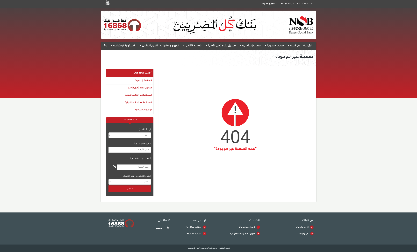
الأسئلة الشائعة (194, 234)
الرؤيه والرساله (302, 227)
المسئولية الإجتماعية (124, 46)
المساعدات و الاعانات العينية (138, 103)
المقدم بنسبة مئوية (140, 158)
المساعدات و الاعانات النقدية (138, 95)
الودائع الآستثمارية (143, 110)
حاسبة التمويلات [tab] (130, 120)
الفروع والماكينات (169, 46)
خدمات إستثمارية (251, 46)
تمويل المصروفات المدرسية (242, 234)
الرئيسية (307, 46)
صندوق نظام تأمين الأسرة (221, 46)
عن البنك (295, 46)
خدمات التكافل (193, 46)
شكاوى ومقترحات (193, 227)
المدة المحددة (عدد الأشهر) (136, 176)
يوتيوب (159, 228)
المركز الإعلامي (149, 46)
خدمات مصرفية (275, 46)
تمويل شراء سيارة (143, 81)
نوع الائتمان (145, 129)
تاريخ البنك (304, 234)
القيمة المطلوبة (142, 144)
